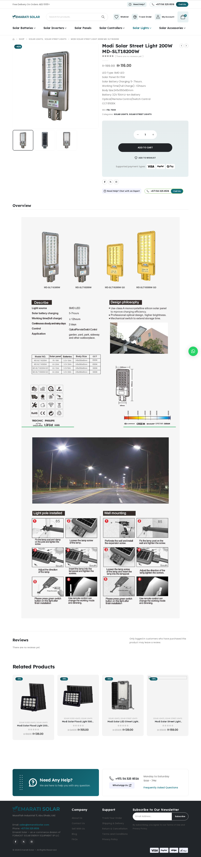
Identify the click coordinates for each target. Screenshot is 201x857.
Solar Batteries (23, 28)
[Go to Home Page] (13, 39)
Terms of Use (173, 824)
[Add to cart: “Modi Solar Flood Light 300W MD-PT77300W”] (93, 681)
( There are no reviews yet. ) (129, 56)
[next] (186, 46)
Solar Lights (141, 28)
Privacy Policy (140, 828)
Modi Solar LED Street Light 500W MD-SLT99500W (123, 723)
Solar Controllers (110, 28)
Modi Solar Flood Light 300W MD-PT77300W (78, 723)
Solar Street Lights (140, 114)
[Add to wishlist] (48, 689)
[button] (17, 85)
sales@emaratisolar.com (34, 824)
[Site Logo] (26, 16)
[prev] (181, 46)
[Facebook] (104, 181)
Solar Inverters (53, 28)
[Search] (103, 17)
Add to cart (145, 147)
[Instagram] (116, 181)
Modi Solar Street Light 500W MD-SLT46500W (167, 723)
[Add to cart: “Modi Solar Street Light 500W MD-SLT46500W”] (182, 681)
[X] (110, 181)
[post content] (33, 697)
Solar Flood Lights (27, 722)
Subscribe (180, 816)
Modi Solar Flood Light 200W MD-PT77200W (33, 727)
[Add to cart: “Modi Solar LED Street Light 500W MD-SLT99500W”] (137, 681)
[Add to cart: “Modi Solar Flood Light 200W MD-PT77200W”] (48, 681)
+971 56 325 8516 (30, 828)
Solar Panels (83, 28)
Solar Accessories (171, 28)
